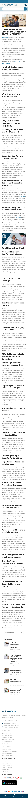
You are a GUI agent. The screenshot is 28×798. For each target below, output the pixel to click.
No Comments (20, 685)
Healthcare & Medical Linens (9, 751)
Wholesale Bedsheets (7, 735)
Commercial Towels (7, 733)
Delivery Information (7, 763)
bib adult (18, 217)
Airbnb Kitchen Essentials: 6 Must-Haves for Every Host (16, 670)
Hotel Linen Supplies (7, 749)
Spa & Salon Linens (7, 753)
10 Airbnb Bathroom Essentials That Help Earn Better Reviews (16, 681)
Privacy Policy (5, 769)
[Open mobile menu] (2, 4)
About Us (4, 762)
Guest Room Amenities (8, 739)
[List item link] (14, 720)
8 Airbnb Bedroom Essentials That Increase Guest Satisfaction (15, 645)
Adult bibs (5, 37)
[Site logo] (10, 4)
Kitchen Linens (5, 743)
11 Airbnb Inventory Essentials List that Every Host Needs (15, 690)
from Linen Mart (6, 63)
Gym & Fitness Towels (7, 755)
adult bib (22, 196)
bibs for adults (18, 61)
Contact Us (5, 771)
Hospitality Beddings (7, 737)
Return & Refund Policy (8, 765)
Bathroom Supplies (7, 741)
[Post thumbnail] (6, 647)
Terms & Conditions (7, 767)
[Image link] (9, 782)
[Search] (25, 9)
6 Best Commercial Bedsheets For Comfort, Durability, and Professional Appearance (16, 658)
